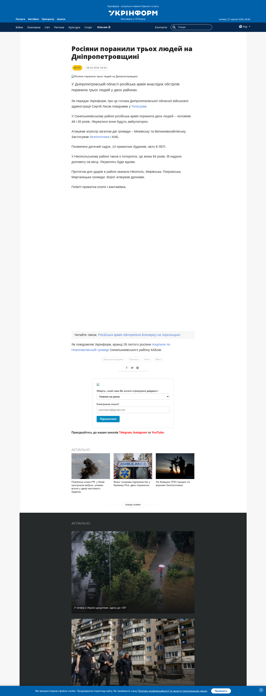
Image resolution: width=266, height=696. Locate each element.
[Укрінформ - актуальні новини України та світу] (133, 13)
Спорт (88, 27)
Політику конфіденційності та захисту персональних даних (172, 690)
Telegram (125, 432)
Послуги (20, 19)
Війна (19, 27)
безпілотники (100, 137)
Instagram (140, 432)
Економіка (34, 27)
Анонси (61, 19)
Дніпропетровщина (113, 359)
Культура (74, 27)
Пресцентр (48, 19)
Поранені (134, 359)
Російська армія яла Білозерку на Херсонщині (139, 335)
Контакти (161, 27)
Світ (47, 27)
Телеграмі (138, 106)
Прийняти (221, 690)
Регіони (59, 27)
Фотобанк (33, 19)
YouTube (157, 432)
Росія (147, 359)
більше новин (133, 505)
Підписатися (108, 418)
